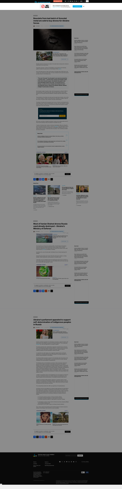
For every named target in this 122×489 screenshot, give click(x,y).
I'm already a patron (77, 6)
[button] (81, 1)
